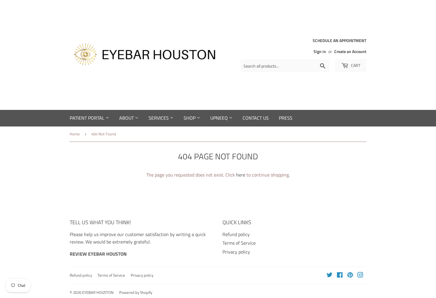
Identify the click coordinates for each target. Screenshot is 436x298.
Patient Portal (88, 117)
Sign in (320, 52)
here (240, 174)
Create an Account (350, 52)
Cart (355, 65)
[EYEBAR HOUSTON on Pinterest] (350, 275)
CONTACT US (256, 117)
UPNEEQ (219, 117)
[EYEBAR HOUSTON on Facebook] (340, 275)
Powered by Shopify (135, 292)
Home (75, 134)
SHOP (190, 117)
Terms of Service (239, 242)
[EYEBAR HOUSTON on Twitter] (329, 275)
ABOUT (127, 117)
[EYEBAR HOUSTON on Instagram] (360, 275)
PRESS (285, 117)
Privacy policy (236, 251)
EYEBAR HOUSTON (98, 292)
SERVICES (159, 117)
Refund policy (236, 234)
